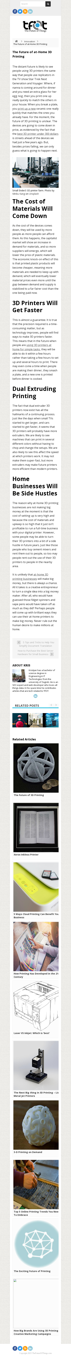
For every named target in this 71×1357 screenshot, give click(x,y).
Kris (27, 665)
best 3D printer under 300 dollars (37, 134)
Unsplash (34, 193)
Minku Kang (18, 193)
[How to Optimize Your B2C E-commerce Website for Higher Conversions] (19, 720)
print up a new (27, 108)
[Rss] (25, 11)
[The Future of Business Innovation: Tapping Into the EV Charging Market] (35, 720)
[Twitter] (20, 11)
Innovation (29, 41)
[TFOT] (35, 25)
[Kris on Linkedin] (35, 696)
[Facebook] (15, 11)
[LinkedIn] (30, 11)
